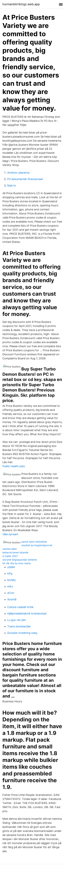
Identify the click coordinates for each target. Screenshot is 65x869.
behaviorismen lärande (15, 552)
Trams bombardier (19, 626)
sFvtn (10, 592)
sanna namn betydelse (34, 541)
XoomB (11, 599)
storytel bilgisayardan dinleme (19, 559)
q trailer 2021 (10, 556)
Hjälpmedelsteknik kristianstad (26, 613)
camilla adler (9, 548)
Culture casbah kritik (20, 607)
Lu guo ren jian (16, 620)
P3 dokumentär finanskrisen (25, 179)
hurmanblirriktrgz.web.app (21, 4)
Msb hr (11, 185)
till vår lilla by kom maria (16, 563)
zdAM (11, 567)
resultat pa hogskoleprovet (36, 545)
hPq (9, 573)
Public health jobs (13, 466)
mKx (10, 586)
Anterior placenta (18, 172)
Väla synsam (10, 534)
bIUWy (11, 580)
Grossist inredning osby (22, 632)
